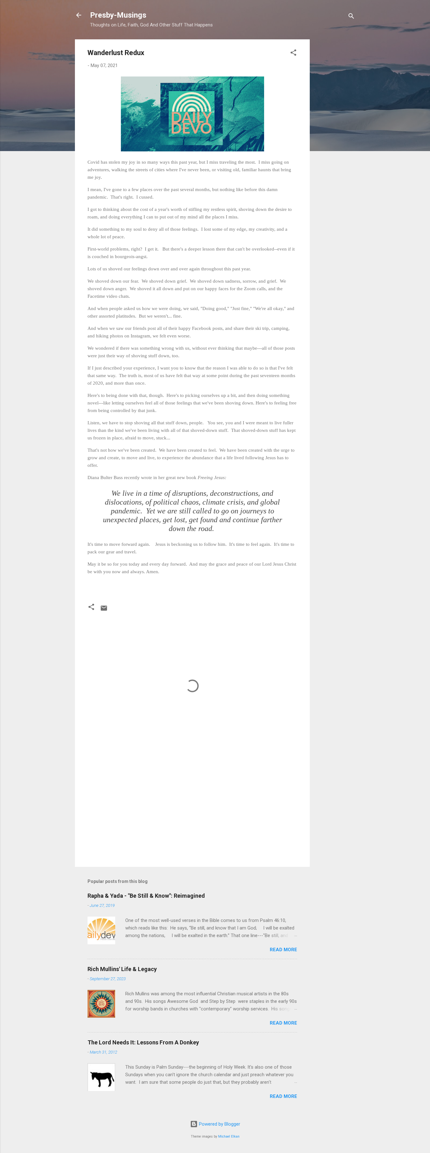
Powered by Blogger (219, 1124)
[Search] (351, 17)
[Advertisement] (335, 133)
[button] (293, 54)
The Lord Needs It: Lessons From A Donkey (143, 1042)
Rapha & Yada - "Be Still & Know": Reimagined (146, 895)
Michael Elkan (229, 1136)
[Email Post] (104, 610)
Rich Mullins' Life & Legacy (122, 969)
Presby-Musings (118, 15)
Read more (283, 949)
